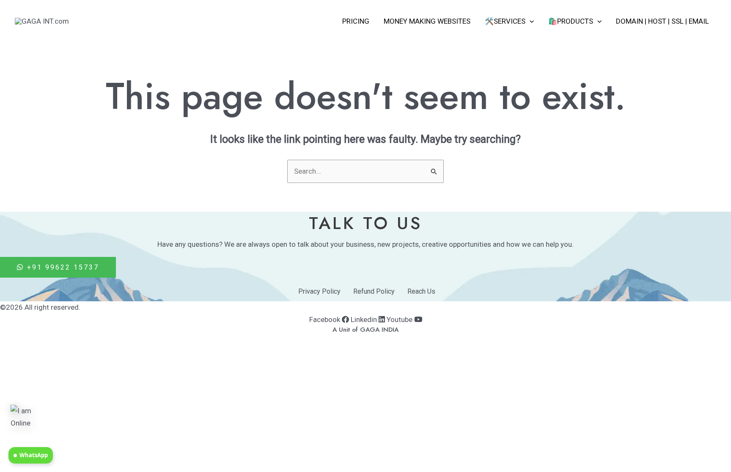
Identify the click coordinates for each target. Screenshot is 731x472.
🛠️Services (505, 21)
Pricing (355, 21)
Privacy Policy (319, 291)
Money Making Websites (427, 21)
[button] (529, 21)
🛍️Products (570, 21)
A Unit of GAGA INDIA (365, 329)
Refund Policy (374, 291)
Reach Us (421, 291)
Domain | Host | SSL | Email (662, 21)
